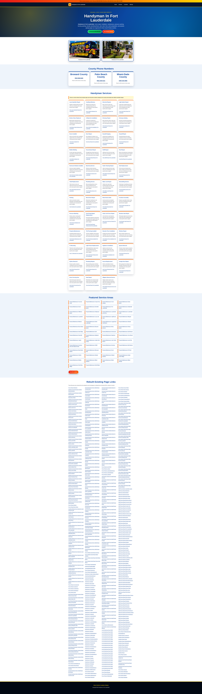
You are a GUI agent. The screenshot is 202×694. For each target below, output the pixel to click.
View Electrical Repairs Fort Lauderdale (108, 112)
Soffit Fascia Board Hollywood (124, 546)
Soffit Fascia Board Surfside (123, 618)
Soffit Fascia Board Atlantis (123, 492)
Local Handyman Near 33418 (107, 658)
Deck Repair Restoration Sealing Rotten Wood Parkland (75, 641)
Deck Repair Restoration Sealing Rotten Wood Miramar (75, 631)
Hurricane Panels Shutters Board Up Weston (108, 464)
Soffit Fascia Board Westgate (123, 627)
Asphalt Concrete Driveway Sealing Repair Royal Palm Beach (75, 486)
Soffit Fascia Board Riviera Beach (124, 608)
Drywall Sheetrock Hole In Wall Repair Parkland (92, 510)
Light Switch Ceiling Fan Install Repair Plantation (109, 599)
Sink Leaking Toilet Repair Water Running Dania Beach (124, 410)
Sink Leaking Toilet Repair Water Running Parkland (124, 460)
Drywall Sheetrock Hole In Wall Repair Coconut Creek (75, 675)
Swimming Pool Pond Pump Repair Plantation (125, 667)
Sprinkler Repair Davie (122, 639)
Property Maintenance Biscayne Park (92, 351)
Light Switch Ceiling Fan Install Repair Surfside (109, 612)
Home (115, 4)
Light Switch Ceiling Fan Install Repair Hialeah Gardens (109, 530)
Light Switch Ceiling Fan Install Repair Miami (109, 569)
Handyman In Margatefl (89, 629)
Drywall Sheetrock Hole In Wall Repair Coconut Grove (92, 388)
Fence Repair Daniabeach (73, 590)
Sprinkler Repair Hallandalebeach (124, 641)
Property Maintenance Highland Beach (92, 336)
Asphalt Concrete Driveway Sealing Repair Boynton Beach (75, 400)
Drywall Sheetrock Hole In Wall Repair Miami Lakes (92, 474)
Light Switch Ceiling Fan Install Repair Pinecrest (109, 596)
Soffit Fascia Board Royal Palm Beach (125, 610)
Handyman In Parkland (89, 644)
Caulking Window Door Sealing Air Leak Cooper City (75, 513)
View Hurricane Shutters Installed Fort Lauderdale (75, 176)
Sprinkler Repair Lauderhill (123, 645)
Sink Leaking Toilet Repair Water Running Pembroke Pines (124, 463)
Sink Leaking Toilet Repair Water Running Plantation (124, 466)
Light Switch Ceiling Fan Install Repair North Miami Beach (109, 576)
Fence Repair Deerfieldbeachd (74, 663)
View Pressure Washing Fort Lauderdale (74, 223)
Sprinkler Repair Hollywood (123, 643)
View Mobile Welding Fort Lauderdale (74, 160)
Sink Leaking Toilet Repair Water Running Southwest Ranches (124, 476)
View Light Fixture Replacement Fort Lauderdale (92, 255)
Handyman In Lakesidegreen (90, 616)
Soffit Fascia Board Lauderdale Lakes (125, 557)
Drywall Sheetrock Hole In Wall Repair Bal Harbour (75, 671)
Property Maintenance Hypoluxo (108, 335)
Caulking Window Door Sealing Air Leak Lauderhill (75, 542)
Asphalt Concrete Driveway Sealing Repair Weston (75, 502)
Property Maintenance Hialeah (92, 355)
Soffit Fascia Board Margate (123, 561)
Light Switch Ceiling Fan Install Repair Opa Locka (109, 586)
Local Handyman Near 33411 (107, 645)
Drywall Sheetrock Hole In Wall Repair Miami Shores (92, 477)
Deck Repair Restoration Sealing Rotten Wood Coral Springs (75, 602)
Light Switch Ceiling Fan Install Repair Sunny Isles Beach (109, 606)
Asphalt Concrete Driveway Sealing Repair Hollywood (75, 436)
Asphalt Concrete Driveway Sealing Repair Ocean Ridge (75, 469)
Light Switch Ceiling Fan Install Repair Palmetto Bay (109, 589)
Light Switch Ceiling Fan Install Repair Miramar (109, 573)
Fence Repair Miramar (106, 672)
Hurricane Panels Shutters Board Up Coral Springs (108, 395)
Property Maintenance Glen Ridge (76, 331)
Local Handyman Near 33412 (107, 647)
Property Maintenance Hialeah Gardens (108, 356)
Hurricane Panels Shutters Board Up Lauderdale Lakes (108, 418)
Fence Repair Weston (122, 675)
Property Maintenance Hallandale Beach (125, 307)
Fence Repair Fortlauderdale (90, 564)
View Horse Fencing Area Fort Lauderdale (75, 286)
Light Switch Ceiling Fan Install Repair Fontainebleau (109, 517)
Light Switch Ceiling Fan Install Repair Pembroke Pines (109, 593)
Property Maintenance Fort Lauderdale (107, 307)
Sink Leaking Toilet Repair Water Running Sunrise (124, 480)
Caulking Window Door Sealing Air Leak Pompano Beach (75, 569)
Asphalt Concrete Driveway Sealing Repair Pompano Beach (75, 483)
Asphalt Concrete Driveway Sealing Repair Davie (75, 417)
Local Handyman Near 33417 (107, 656)
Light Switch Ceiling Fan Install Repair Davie (109, 503)
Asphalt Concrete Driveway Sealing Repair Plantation (75, 479)
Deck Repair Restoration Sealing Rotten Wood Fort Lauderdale (75, 615)
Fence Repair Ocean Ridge (123, 387)
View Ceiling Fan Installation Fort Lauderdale (92, 128)
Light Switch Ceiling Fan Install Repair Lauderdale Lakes (109, 543)
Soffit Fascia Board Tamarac (123, 620)
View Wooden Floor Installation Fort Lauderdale (109, 239)
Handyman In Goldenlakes (90, 600)
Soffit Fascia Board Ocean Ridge (124, 588)
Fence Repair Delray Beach (73, 665)
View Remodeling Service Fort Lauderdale (125, 190)
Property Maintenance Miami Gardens (91, 361)
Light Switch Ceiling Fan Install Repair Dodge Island (109, 507)
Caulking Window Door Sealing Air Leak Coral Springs (75, 516)
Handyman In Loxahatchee (90, 625)
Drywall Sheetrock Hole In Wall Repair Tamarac (92, 543)
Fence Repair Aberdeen (72, 387)
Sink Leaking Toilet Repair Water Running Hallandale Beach (124, 423)
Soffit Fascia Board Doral (123, 523)
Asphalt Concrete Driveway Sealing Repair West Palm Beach (75, 499)
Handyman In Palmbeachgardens (91, 639)
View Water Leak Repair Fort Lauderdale (108, 191)
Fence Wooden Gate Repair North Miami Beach (92, 558)
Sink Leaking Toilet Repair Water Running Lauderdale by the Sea (124, 433)
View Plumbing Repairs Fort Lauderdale (91, 270)
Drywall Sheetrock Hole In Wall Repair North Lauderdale (92, 491)
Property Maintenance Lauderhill (75, 316)
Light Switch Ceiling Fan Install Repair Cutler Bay (109, 497)
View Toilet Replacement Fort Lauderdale (74, 190)
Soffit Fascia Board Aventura (123, 494)
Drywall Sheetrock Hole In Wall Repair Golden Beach (92, 431)
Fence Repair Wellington (123, 671)
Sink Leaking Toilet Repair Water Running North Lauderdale (124, 453)
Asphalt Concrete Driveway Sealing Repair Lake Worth (75, 440)
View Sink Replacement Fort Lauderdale (124, 176)
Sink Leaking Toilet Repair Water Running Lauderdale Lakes (124, 437)
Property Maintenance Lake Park (125, 340)
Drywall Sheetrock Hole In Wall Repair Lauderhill (92, 454)
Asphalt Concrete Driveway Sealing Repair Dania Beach (75, 413)
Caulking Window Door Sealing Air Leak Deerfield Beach (75, 526)
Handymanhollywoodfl (89, 577)
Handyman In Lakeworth (89, 618)
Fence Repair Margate (106, 670)
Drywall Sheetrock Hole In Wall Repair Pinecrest (92, 517)
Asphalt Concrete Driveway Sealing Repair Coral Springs (75, 410)
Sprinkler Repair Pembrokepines (124, 648)
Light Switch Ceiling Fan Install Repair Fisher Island (109, 513)
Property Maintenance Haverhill (75, 335)
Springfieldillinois (121, 633)
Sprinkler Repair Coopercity (123, 635)
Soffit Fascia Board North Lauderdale (125, 578)
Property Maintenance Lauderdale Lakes (125, 312)
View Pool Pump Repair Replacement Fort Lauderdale (91, 225)
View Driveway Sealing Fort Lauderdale (124, 126)
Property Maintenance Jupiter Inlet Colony (93, 341)
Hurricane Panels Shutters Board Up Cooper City (108, 392)
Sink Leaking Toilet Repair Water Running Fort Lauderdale (124, 420)
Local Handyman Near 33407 (107, 637)
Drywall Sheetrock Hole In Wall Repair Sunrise (92, 537)
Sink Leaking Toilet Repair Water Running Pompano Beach (124, 470)
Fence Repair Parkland (122, 391)
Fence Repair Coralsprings (73, 588)
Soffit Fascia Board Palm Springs (124, 597)
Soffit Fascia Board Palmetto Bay (124, 599)
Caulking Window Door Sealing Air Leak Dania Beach (75, 519)
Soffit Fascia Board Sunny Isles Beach (125, 614)
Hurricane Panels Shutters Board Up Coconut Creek (108, 388)
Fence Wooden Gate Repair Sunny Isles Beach (92, 562)
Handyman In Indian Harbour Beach (91, 574)
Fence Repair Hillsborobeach (90, 675)
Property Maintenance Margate (125, 316)
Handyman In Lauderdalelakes (91, 621)
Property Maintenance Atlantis (125, 321)
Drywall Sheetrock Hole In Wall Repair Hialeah (92, 441)
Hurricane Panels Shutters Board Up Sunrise (108, 458)
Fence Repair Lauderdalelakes (107, 472)
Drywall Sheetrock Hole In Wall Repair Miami (92, 484)
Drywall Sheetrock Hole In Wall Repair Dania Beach (92, 405)
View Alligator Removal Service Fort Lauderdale (109, 287)
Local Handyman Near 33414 (107, 651)
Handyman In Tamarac (89, 658)
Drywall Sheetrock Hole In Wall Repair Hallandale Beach (92, 435)
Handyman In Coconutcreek (90, 585)
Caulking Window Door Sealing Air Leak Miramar (75, 552)
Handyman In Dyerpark (89, 598)
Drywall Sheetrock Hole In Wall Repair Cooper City (92, 392)
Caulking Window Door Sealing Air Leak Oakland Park (75, 559)
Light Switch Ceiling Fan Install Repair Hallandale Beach (109, 527)
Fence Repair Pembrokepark (123, 393)
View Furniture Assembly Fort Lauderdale (124, 206)
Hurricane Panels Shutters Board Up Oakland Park (108, 438)
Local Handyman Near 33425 (107, 668)
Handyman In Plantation (89, 648)
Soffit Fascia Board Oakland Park (124, 586)
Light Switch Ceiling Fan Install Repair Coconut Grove (109, 484)
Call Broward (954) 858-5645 (94, 31)
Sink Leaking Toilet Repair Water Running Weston (124, 486)
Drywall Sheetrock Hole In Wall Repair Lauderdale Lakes (92, 451)
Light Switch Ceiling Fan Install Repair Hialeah (109, 533)
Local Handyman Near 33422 (107, 664)
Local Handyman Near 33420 (107, 660)
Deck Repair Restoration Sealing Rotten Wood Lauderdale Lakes (75, 625)
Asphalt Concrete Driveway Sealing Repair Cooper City (75, 407)
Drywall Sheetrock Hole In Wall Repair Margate (92, 461)
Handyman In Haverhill (89, 604)
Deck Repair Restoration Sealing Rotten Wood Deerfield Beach (75, 611)
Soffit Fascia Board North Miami (124, 582)
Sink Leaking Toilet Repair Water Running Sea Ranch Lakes (124, 473)
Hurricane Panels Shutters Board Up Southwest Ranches (108, 454)
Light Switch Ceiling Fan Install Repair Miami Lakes (109, 560)
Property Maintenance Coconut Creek (75, 302)
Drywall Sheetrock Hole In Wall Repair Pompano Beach (92, 524)
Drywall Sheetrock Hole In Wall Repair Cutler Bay (92, 402)
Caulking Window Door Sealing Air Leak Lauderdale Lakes (75, 539)
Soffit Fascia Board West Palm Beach (125, 624)
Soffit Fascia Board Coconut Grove (124, 504)
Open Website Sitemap (108, 31)
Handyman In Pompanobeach (90, 650)
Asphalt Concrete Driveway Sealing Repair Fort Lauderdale (75, 427)
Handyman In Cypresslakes (90, 591)
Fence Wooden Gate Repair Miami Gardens (91, 555)
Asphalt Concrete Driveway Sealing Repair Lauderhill (75, 450)
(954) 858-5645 (79, 78)
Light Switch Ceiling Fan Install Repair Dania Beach (109, 500)
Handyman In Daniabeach (90, 593)
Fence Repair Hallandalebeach (91, 572)
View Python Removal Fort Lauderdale (74, 270)
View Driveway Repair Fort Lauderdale (108, 126)
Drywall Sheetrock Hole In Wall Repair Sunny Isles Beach (92, 533)
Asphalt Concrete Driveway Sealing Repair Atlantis (75, 394)
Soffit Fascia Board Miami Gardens (124, 567)
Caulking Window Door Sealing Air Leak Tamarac (75, 579)
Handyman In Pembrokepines (90, 646)
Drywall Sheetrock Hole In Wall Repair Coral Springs (92, 398)
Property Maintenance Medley (75, 360)
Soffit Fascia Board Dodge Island (124, 521)
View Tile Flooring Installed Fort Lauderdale (92, 239)
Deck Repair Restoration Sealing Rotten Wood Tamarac (75, 658)
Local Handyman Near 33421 (107, 662)
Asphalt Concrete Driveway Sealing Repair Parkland (75, 473)
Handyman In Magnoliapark (90, 627)
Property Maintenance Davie (75, 306)
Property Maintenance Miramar (75, 321)
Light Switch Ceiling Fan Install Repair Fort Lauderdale (109, 520)
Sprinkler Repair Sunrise (123, 650)
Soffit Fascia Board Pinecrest (123, 604)
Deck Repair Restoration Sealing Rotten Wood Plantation (75, 648)
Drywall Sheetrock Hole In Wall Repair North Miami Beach (92, 494)
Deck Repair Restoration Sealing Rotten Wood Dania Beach (75, 605)
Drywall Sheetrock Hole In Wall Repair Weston (92, 550)
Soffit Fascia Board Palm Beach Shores (125, 595)
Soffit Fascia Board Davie (123, 517)
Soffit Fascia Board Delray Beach (124, 519)
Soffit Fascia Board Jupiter (123, 548)
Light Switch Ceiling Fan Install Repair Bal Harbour (109, 480)
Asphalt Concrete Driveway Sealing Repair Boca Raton (75, 397)
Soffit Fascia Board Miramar (123, 576)
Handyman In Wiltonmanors (90, 669)
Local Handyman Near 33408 (107, 639)
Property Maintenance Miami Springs (124, 361)
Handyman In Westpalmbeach (90, 667)
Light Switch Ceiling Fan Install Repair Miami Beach (109, 553)
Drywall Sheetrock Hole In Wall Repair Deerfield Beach (92, 411)
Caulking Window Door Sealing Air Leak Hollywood (75, 536)
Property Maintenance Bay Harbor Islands (76, 351)
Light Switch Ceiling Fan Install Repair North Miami (109, 579)
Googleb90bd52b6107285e (90, 568)
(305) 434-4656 (123, 80)
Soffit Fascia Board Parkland (123, 601)
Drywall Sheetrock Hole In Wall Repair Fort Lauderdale (92, 428)
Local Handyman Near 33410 (107, 643)
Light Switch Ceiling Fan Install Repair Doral (109, 510)
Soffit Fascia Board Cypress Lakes (124, 513)
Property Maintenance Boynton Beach (92, 327)
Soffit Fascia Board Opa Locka (124, 590)
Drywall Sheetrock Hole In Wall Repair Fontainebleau (92, 425)
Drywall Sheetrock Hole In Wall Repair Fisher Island (92, 421)
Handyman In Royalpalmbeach (91, 654)
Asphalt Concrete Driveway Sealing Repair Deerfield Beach (75, 420)
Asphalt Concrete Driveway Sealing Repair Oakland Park (75, 466)
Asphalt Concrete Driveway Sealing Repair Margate (75, 456)
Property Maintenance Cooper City (93, 301)
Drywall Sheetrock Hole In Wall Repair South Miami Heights (92, 527)
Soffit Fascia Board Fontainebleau (124, 527)
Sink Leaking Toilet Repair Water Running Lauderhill (124, 440)
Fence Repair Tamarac (122, 669)
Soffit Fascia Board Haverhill (123, 538)
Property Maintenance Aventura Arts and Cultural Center (75, 346)
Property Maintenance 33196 (91, 345)
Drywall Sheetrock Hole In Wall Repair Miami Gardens (92, 471)
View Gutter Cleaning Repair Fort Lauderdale (109, 174)
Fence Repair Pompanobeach (124, 399)
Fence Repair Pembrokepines (124, 395)
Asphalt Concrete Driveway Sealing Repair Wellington (75, 496)
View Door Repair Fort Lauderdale (92, 141)
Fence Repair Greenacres (90, 570)
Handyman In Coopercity (89, 587)
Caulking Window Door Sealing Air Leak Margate (75, 549)
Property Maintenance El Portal (125, 350)
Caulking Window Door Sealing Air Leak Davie (75, 523)
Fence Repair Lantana (106, 468)
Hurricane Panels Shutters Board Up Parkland (108, 441)
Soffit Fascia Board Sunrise (123, 616)
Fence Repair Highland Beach (90, 673)
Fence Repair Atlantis (72, 505)
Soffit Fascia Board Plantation (124, 606)
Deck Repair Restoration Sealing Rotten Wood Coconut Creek (75, 595)
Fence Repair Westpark (122, 677)
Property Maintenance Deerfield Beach (92, 307)
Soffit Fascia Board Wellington (124, 622)
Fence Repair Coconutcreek (73, 584)
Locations (126, 4)
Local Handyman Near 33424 (107, 666)
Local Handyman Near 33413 (107, 649)
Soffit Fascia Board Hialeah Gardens (125, 540)
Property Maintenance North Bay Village (76, 366)
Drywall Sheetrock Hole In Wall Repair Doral (92, 418)
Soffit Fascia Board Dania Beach (124, 515)
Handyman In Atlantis (89, 581)
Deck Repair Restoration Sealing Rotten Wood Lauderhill (75, 628)
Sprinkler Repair (121, 652)
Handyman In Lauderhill (89, 623)
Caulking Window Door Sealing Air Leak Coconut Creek (75, 510)
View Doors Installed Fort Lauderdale (74, 142)
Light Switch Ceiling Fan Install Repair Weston (109, 622)
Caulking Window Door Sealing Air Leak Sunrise (75, 575)
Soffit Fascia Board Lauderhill (123, 559)
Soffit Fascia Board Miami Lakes (124, 569)
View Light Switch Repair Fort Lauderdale (124, 112)
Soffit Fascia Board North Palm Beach (125, 584)
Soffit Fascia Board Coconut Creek (124, 502)
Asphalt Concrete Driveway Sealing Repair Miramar (75, 460)
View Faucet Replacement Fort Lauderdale (108, 270)
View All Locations (73, 372)
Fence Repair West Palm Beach (124, 673)
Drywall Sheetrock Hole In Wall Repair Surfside (92, 540)
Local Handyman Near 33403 (107, 630)
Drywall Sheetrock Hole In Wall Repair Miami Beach (92, 468)
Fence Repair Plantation (123, 397)
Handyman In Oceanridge (90, 637)
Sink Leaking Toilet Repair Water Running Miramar (124, 450)
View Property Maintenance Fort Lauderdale (75, 239)
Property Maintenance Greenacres (109, 331)
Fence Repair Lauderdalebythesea (108, 470)
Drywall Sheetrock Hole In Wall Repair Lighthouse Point (92, 458)
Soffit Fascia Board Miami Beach (124, 565)
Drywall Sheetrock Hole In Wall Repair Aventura (75, 668)
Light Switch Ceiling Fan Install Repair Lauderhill (109, 546)
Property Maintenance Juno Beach (126, 335)
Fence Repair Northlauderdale (107, 674)
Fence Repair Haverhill (89, 671)
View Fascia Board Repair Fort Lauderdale (92, 158)
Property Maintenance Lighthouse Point (109, 317)
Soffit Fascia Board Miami (123, 574)
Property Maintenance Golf (91, 331)
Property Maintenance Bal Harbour (126, 345)
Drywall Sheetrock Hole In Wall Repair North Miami (92, 497)
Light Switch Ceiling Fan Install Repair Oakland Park (109, 583)
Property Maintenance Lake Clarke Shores (109, 341)
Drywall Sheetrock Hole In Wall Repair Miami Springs (92, 481)
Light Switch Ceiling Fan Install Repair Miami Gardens (109, 556)
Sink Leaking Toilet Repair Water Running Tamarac (124, 483)
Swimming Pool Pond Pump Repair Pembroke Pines (125, 664)
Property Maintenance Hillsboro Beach (75, 312)
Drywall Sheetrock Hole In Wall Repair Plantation (92, 520)
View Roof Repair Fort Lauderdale (125, 159)
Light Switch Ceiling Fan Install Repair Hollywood (109, 536)
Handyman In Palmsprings (90, 642)
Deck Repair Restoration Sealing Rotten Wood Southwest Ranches (75, 651)
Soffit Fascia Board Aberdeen (123, 490)
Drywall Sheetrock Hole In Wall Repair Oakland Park (92, 501)
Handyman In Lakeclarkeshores (91, 612)
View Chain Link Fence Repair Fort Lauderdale (109, 222)
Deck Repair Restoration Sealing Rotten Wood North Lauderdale (75, 635)
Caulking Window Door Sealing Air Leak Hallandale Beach (75, 533)
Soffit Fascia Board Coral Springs (124, 509)
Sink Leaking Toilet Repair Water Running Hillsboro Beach (124, 427)
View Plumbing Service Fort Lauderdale (91, 191)
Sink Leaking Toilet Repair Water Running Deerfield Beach (124, 417)
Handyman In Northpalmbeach (90, 633)
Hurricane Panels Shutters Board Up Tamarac (108, 461)
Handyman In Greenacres (90, 602)
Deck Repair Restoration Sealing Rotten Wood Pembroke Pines (75, 644)
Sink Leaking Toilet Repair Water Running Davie (124, 414)
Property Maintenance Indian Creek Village (124, 356)
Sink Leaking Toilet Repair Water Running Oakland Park (124, 456)
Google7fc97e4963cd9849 (90, 566)
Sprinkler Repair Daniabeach (123, 637)
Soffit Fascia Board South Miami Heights (126, 612)
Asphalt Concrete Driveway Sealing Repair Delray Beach (75, 423)
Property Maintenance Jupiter (75, 340)
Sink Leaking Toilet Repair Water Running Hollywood (124, 430)
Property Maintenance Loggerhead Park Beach (109, 322)
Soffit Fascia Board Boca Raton (124, 498)
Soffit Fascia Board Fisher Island (124, 525)
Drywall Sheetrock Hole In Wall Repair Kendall (92, 448)
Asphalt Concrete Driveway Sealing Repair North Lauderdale (75, 463)
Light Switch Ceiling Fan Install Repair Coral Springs (109, 494)
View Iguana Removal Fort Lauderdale (124, 254)
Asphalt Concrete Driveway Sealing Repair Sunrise (75, 489)
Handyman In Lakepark (89, 614)
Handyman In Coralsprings (90, 589)
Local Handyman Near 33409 (107, 641)
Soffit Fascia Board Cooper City (124, 506)
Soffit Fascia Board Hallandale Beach (125, 536)
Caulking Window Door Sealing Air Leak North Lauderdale (75, 556)
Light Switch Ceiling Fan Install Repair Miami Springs (109, 566)
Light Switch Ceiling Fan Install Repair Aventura (109, 477)
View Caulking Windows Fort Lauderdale (91, 112)
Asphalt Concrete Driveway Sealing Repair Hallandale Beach (75, 430)
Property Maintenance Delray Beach (124, 327)
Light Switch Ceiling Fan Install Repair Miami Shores (109, 563)
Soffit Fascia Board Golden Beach (124, 530)
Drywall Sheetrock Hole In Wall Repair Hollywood (92, 444)
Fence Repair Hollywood (89, 677)
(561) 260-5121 (101, 80)
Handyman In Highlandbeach (90, 606)
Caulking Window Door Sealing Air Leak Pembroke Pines (75, 566)
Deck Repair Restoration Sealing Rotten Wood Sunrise (75, 654)
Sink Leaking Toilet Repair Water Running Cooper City (124, 404)
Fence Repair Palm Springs (123, 389)
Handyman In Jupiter (89, 610)
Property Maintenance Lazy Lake (92, 316)
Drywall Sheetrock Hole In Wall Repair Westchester (92, 547)
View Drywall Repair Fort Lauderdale (123, 142)
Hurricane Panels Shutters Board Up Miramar (108, 431)
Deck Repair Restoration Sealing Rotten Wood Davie (75, 608)
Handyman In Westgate (89, 663)
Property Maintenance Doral (108, 350)
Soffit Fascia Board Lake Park (124, 551)
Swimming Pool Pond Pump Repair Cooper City (125, 657)
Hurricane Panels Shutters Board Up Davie (108, 402)
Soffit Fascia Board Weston (123, 629)
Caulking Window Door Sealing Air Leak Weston (75, 582)
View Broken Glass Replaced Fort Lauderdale (75, 128)
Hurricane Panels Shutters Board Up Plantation (108, 448)
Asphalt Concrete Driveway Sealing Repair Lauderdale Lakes (75, 446)
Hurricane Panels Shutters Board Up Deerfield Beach (108, 405)
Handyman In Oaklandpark (90, 635)
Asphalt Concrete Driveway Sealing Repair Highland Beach (75, 433)
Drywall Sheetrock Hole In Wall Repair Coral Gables (92, 395)
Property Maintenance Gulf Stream (126, 331)
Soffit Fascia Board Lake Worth (124, 553)
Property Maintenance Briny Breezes (108, 327)
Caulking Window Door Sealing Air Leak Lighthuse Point (75, 546)
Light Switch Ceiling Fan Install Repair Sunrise (109, 609)
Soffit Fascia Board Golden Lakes (124, 532)
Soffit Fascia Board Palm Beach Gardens (124, 593)
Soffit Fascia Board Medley (123, 563)
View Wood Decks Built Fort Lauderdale (108, 207)
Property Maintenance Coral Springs (108, 302)
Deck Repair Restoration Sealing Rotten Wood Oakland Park (75, 638)
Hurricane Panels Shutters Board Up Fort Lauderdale (108, 408)
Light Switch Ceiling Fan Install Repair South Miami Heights (109, 602)
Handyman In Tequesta (89, 660)
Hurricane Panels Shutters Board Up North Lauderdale (108, 435)
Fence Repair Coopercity (73, 586)
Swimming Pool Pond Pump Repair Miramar (125, 660)
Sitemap (131, 4)
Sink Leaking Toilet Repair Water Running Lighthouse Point (124, 443)
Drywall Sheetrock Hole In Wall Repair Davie (92, 408)
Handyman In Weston (89, 665)
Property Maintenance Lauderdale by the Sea (109, 312)
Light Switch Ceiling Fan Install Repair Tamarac (109, 616)
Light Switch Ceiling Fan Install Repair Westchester (109, 619)
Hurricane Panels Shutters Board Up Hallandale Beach (108, 411)
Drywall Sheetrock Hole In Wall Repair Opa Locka (92, 504)
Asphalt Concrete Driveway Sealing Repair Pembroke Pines (75, 476)
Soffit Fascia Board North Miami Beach (125, 580)
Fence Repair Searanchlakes (123, 401)
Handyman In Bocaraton (89, 583)
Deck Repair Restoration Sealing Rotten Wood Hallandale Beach (75, 618)
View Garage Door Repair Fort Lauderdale (124, 271)
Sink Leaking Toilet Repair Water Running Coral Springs (124, 407)
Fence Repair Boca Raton (73, 507)
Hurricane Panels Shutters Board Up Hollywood (108, 415)
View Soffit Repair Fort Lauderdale (109, 157)
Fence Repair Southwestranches (124, 631)
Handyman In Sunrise (89, 656)
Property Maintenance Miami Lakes (108, 361)
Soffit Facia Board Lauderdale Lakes (125, 488)
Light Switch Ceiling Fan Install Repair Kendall (109, 540)
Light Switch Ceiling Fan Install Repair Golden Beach (109, 523)
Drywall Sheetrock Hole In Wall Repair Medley (92, 464)
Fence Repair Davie (72, 592)
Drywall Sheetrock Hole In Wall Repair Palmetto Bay (92, 507)
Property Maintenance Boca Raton (76, 326)
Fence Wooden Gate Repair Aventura (92, 552)
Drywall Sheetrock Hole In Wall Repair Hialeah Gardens (92, 438)
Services (120, 4)
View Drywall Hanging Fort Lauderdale (108, 144)
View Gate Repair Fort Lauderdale (92, 285)
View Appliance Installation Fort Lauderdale (108, 255)
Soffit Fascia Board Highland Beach (125, 544)
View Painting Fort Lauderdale (75, 206)
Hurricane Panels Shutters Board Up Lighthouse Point (108, 425)
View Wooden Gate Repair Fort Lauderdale (125, 222)
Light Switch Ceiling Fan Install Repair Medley (109, 550)
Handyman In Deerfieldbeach (90, 595)
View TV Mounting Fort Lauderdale (75, 253)
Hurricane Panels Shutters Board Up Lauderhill (108, 421)
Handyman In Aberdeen (89, 579)
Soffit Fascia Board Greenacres (124, 534)
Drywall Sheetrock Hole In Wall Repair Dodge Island (92, 415)
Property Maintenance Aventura (108, 345)
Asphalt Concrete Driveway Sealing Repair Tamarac (75, 493)
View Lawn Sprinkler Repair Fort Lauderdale (75, 111)
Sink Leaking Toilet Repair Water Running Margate (124, 447)
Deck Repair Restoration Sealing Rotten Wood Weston (75, 661)
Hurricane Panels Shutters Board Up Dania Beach (108, 398)
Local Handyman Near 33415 (107, 653)
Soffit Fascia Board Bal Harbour (124, 496)
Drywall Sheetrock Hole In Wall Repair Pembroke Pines (92, 514)
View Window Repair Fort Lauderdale (124, 239)
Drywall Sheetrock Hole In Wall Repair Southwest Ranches (92, 530)
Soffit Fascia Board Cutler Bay (124, 511)
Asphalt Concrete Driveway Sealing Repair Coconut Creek (75, 404)
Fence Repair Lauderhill (106, 474)
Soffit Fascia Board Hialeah (123, 542)
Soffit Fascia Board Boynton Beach (124, 500)
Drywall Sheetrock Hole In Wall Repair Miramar (92, 487)
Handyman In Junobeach (89, 608)
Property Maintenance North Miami (93, 365)
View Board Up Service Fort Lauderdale (91, 174)
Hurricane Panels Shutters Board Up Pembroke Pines (108, 444)
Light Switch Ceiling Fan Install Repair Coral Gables (109, 490)
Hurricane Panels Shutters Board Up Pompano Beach (108, 451)
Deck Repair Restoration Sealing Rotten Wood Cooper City (75, 598)
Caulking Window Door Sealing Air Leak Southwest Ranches (75, 572)
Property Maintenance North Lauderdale (91, 322)
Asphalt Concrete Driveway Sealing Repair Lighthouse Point (75, 453)
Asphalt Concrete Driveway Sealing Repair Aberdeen (75, 390)
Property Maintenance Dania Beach (124, 302)
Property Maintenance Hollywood (92, 311)
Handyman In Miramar (89, 631)
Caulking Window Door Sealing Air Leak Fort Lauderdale (75, 529)
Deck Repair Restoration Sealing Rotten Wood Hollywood (75, 621)
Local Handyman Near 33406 (107, 635)
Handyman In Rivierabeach (90, 652)
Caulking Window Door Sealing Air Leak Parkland (75, 562)
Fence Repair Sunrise (122, 654)
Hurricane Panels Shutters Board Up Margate (108, 428)
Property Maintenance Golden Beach (75, 356)
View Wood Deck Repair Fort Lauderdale (91, 207)
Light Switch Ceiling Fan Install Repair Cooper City (109, 487)
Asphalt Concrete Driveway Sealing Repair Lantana (75, 443)
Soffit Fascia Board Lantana (123, 555)
